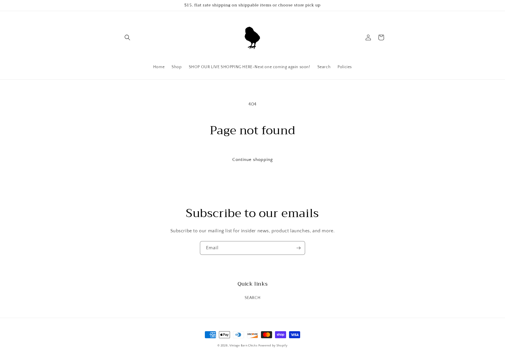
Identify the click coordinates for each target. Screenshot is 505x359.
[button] (127, 37)
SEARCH (253, 298)
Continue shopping (252, 159)
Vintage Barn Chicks (243, 345)
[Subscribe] (298, 248)
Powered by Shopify (273, 345)
